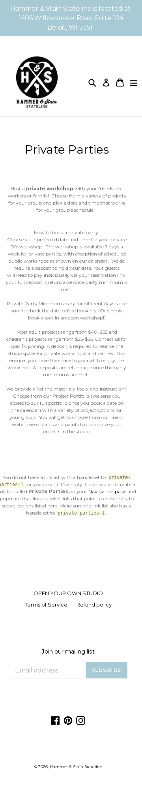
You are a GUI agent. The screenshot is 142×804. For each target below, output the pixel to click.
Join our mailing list (68, 651)
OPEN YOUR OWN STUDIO (68, 593)
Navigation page (107, 491)
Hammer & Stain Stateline (76, 766)
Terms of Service (46, 604)
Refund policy (94, 604)
